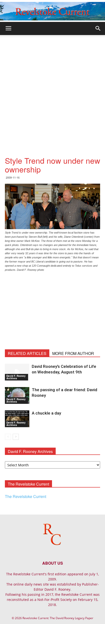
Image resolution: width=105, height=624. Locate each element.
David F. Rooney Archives (16, 377)
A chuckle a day (46, 413)
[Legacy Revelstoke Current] (52, 11)
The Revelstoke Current (25, 496)
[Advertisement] (52, 89)
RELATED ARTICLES (27, 353)
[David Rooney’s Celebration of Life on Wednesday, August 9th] (17, 372)
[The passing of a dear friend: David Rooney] (17, 395)
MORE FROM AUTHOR (73, 353)
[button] (98, 28)
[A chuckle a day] (17, 418)
